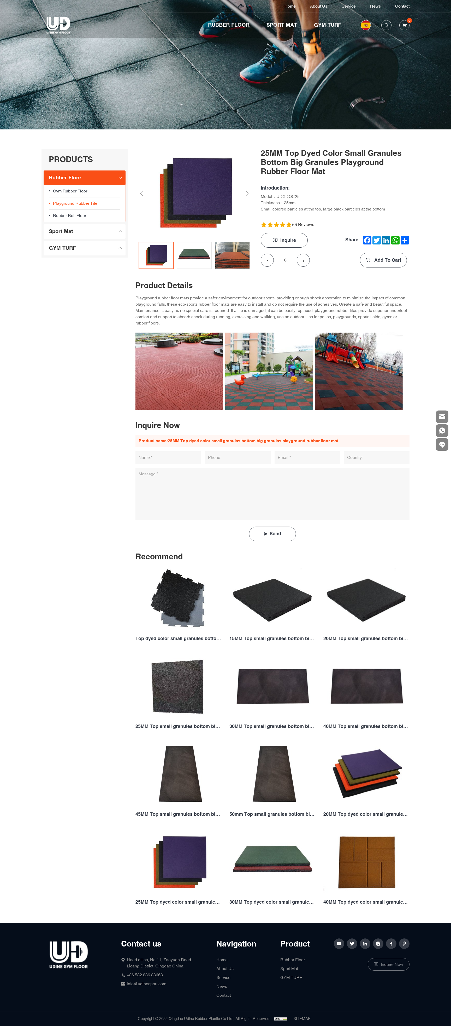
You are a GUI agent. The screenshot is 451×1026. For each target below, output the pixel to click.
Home (290, 6)
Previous (141, 194)
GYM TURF (327, 25)
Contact (402, 6)
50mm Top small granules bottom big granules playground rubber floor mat (272, 814)
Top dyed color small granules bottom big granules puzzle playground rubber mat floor (178, 639)
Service (349, 6)
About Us (318, 6)
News (375, 6)
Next (247, 194)
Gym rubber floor (70, 191)
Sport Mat (281, 25)
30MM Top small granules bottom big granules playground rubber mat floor (272, 726)
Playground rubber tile (75, 203)
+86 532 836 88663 (145, 975)
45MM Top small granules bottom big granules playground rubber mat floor (178, 814)
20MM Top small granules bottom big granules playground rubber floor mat (366, 639)
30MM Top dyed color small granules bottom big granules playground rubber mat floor (272, 902)
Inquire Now (392, 964)
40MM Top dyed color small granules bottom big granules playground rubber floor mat (366, 902)
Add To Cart (387, 260)
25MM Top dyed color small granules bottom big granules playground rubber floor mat (178, 902)
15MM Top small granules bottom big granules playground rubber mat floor (272, 639)
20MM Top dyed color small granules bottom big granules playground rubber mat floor (366, 814)
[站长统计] (280, 1019)
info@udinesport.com (146, 984)
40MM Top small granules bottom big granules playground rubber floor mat (366, 726)
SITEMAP (302, 1018)
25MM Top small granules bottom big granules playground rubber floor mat (178, 726)
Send (275, 534)
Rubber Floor (229, 25)
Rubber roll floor (69, 215)
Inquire (288, 240)
